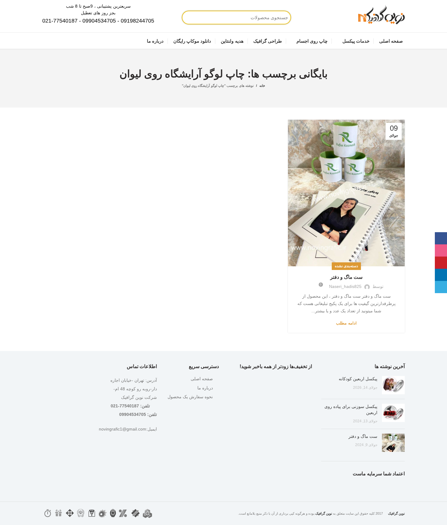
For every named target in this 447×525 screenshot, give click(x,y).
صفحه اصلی (202, 378)
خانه (262, 85)
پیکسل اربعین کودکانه (358, 378)
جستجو (208, 17)
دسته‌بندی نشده (346, 266)
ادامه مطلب (346, 323)
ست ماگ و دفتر (346, 277)
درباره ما (205, 387)
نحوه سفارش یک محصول (190, 396)
